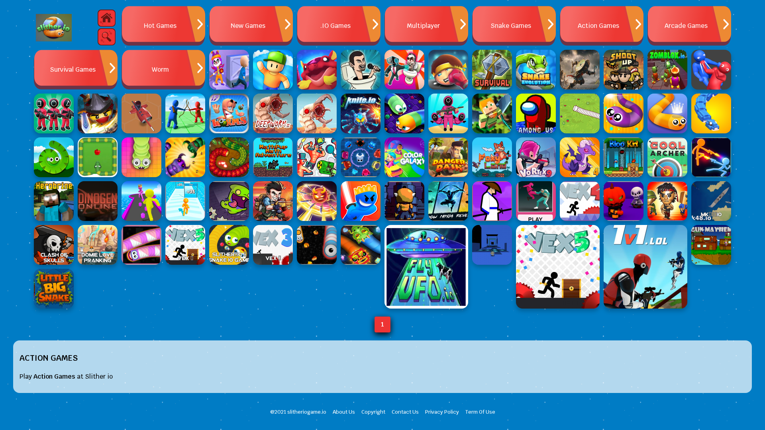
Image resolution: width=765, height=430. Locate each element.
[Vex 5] (558, 267)
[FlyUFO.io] (426, 267)
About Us (344, 411)
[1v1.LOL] (645, 267)
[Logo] (54, 28)
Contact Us (405, 411)
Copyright (373, 411)
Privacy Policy (442, 411)
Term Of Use (480, 411)
